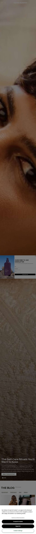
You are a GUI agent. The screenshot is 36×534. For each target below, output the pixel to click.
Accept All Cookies (18, 521)
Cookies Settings (18, 530)
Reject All (18, 526)
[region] (18, 519)
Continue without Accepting (18, 517)
